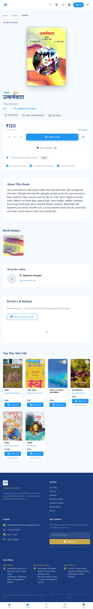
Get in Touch (12, 535)
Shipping (70, 594)
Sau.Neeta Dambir (78, 393)
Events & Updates (56, 503)
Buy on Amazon (46, 147)
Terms (86, 594)
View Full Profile (27, 280)
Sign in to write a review (22, 316)
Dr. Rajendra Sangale (25, 108)
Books (14, 15)
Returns (78, 594)
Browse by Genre (56, 499)
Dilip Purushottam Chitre (12, 446)
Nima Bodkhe (31, 446)
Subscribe (70, 541)
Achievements (55, 507)
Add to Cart (52, 137)
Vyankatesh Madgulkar (12, 393)
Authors (52, 491)
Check (44, 158)
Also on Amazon (80, 405)
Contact (52, 594)
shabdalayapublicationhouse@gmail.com (23, 525)
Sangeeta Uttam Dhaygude (35, 393)
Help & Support (13, 539)
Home (5, 15)
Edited (15, 92)
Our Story (53, 487)
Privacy (68, 597)
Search (52, 511)
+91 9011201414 (13, 530)
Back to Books (10, 22)
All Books (53, 495)
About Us (61, 594)
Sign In (78, 5)
